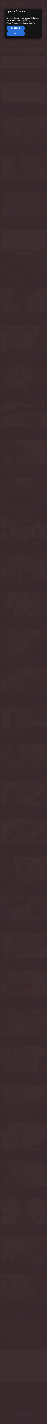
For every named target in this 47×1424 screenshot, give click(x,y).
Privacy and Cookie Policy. (28, 23)
